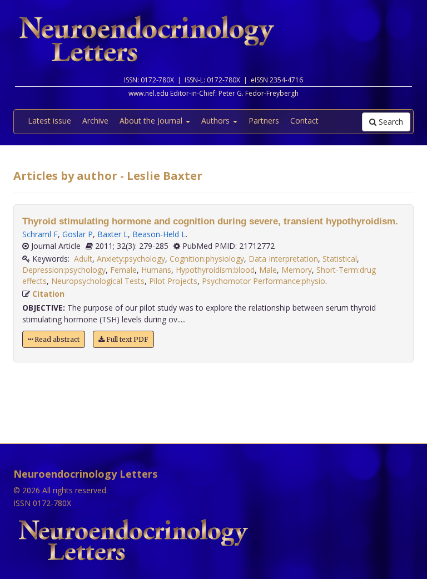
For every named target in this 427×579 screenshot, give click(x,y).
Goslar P (77, 234)
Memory (296, 269)
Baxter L (112, 234)
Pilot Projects (173, 281)
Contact (304, 120)
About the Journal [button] (152, 120)
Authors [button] (216, 120)
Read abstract (56, 339)
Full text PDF (126, 339)
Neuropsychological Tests (98, 281)
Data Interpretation (283, 258)
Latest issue (49, 120)
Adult (83, 258)
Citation (48, 293)
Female (123, 269)
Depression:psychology (64, 269)
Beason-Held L (159, 234)
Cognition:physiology (207, 258)
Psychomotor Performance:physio (263, 281)
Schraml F (40, 234)
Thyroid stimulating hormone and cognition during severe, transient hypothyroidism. (210, 221)
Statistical (339, 258)
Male (268, 269)
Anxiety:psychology (131, 258)
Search (389, 121)
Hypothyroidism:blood (215, 269)
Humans (156, 269)
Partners (264, 120)
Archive (95, 120)
